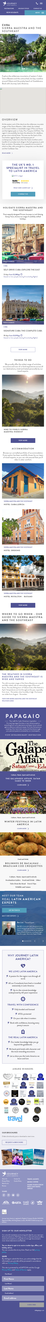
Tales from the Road (18, 884)
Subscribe (31, 1305)
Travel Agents (33, 1179)
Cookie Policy (17, 1181)
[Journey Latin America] (10, 3)
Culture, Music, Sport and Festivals (23, 877)
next (26, 68)
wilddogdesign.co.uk (39, 1310)
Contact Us (37, 8)
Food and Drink (28, 880)
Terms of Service (21, 1269)
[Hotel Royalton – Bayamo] (23, 573)
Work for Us (5, 1183)
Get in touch (14, 910)
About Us (4, 1179)
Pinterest (8, 1195)
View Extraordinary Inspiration (23, 735)
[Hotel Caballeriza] (23, 481)
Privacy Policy (6, 1181)
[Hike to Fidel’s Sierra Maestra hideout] (23, 401)
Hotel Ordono (12, 550)
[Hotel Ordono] (23, 527)
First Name (8, 1274)
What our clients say (22, 188)
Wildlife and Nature (23, 887)
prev (19, 68)
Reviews (4, 1186)
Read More (6, 153)
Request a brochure (14, 1142)
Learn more (22, 785)
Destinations (9, 8)
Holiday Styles (23, 8)
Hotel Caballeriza (14, 504)
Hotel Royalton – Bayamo (18, 596)
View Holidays (12, 12)
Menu (37, 13)
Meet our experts (9, 916)
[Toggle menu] (41, 3)
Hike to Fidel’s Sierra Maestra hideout (16, 430)
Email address (9, 1293)
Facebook (4, 1195)
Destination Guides (13, 880)
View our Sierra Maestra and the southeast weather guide (19, 700)
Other (38, 880)
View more (23, 349)
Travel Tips (31, 884)
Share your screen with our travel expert (35, 1187)
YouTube (13, 1195)
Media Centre (32, 1182)
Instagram (18, 1195)
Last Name (8, 1284)
